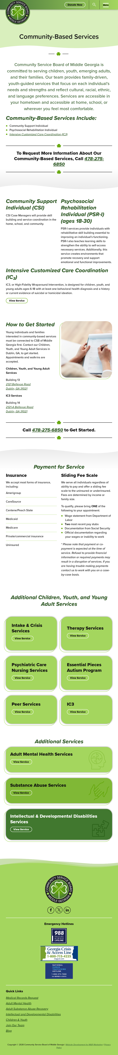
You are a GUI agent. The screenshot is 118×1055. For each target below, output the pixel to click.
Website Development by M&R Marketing (84, 1044)
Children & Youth (16, 1020)
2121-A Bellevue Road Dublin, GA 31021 (19, 409)
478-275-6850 (47, 429)
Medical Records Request (22, 998)
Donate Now (76, 5)
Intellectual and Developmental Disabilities (33, 1014)
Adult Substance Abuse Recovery (27, 1009)
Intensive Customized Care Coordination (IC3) (38, 134)
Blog (9, 1031)
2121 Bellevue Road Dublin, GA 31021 (18, 386)
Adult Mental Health (18, 1003)
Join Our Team (15, 1025)
